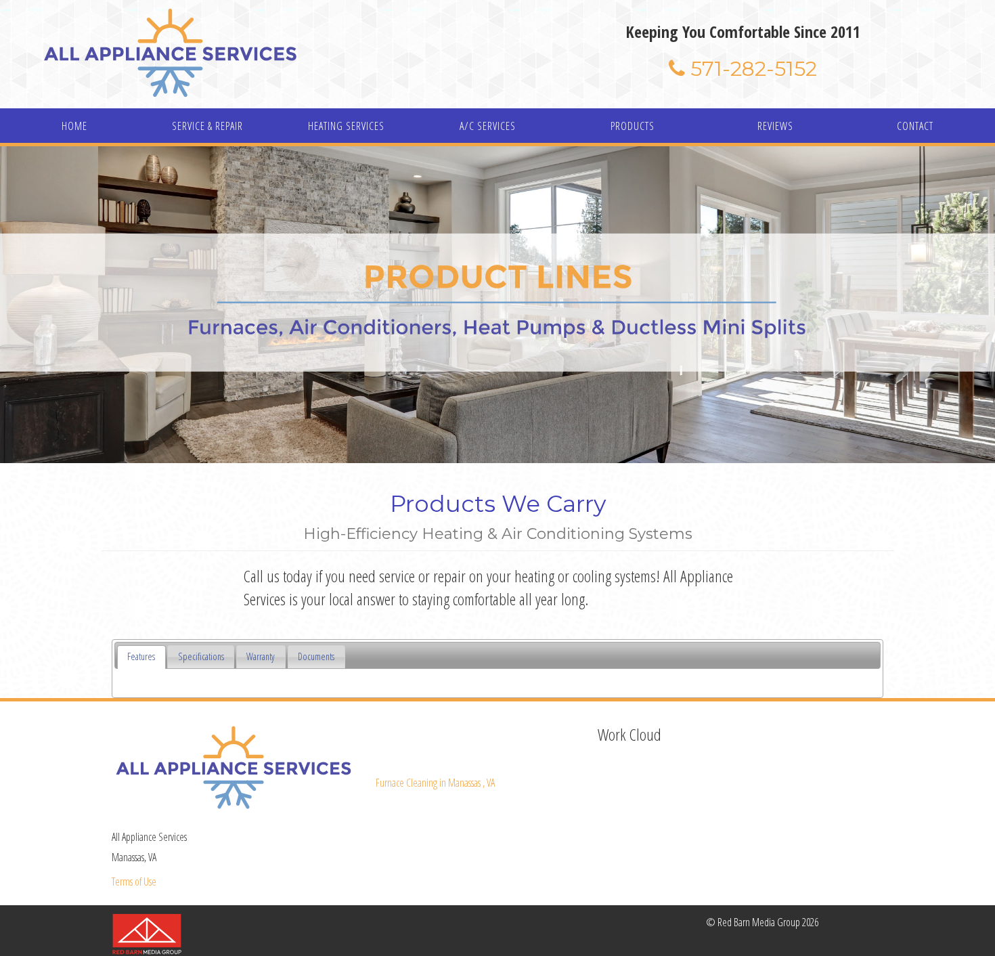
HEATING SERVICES (346, 125)
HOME (74, 125)
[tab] (141, 657)
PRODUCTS (633, 125)
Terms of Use (134, 881)
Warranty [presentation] (260, 656)
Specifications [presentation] (201, 656)
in (435, 782)
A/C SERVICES (488, 125)
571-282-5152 (751, 68)
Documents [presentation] (316, 656)
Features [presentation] (141, 656)
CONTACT (915, 125)
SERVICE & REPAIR (207, 125)
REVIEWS (775, 125)
